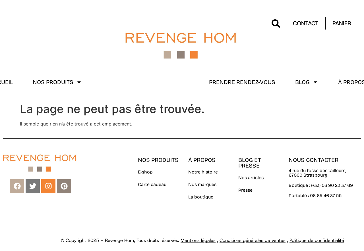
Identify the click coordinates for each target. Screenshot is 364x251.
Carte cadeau (152, 184)
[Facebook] (17, 186)
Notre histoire (203, 172)
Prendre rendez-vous (242, 82)
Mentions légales (198, 240)
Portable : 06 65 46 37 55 (315, 195)
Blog (302, 82)
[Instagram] (48, 186)
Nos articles (251, 177)
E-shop (145, 172)
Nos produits (53, 82)
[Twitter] (33, 186)
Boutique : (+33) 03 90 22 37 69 (321, 185)
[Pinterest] (64, 186)
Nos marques (202, 184)
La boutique (200, 197)
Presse (245, 190)
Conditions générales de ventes (253, 240)
